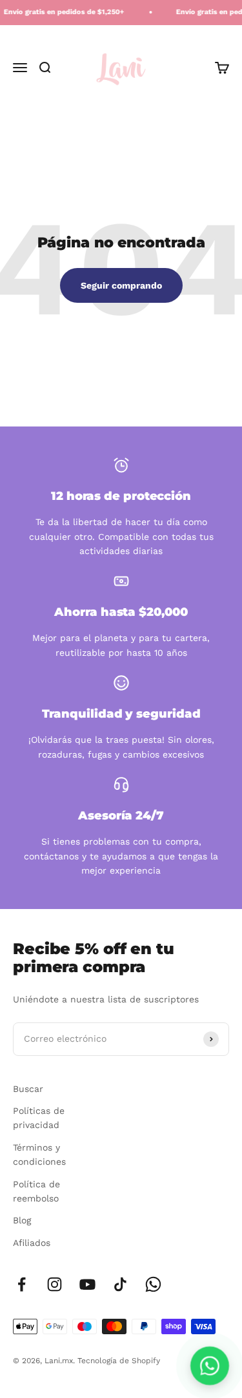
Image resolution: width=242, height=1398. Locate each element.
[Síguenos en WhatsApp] (153, 1284)
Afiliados (31, 1243)
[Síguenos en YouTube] (87, 1284)
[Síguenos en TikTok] (120, 1284)
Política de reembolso (36, 1191)
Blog (22, 1220)
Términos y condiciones (39, 1154)
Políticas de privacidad (39, 1118)
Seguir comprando (121, 285)
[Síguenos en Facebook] (21, 1284)
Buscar (28, 1089)
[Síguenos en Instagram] (54, 1284)
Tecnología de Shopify (118, 1360)
